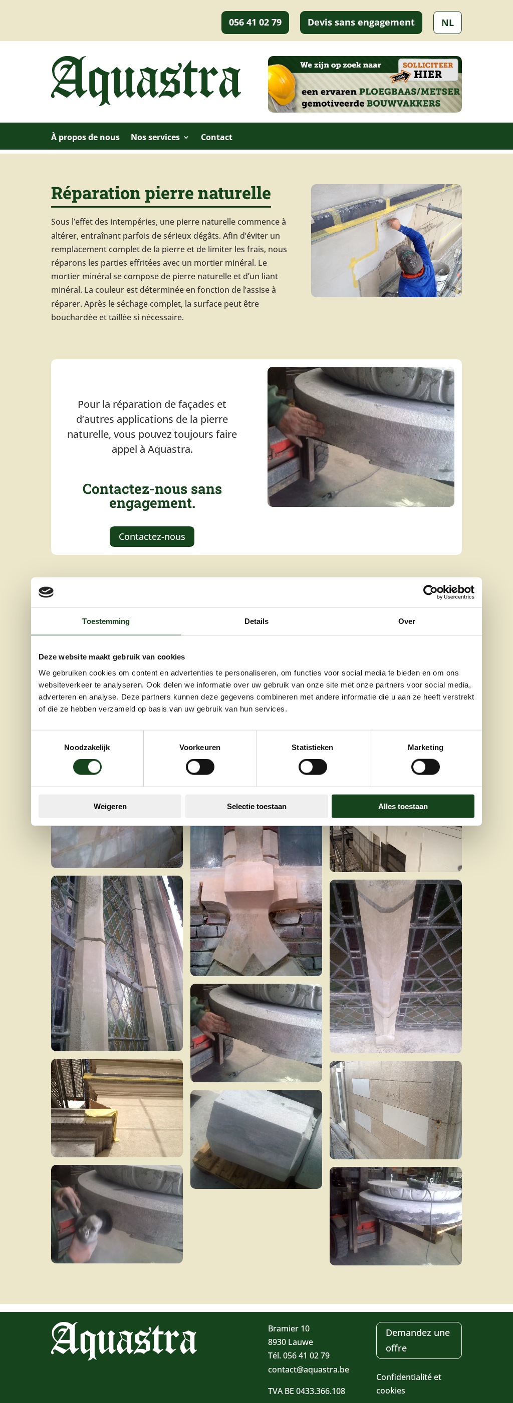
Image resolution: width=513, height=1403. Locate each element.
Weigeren (110, 806)
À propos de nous (85, 138)
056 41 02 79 (255, 22)
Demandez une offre (418, 1340)
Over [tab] (406, 621)
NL (447, 23)
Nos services (155, 138)
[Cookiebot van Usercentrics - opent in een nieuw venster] (430, 592)
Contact (216, 138)
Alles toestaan (403, 806)
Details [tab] (256, 621)
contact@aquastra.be (308, 1369)
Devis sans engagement (361, 22)
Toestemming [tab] (106, 621)
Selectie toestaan (257, 806)
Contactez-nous (152, 536)
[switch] (200, 767)
